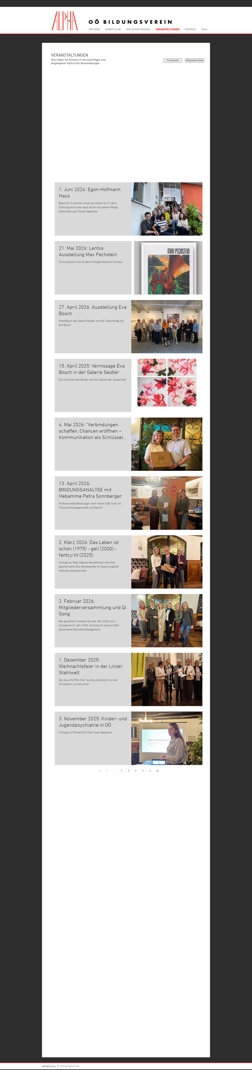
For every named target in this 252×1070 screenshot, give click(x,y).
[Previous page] (107, 771)
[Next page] (150, 771)
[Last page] (157, 771)
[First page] (100, 771)
